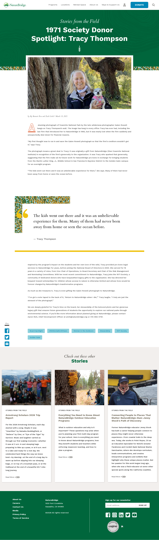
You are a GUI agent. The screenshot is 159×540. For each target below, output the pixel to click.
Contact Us (18, 507)
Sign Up (143, 505)
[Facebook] (107, 515)
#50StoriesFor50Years (58, 331)
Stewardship (105, 331)
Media (15, 511)
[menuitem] (53, 5)
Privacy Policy (19, 514)
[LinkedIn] (121, 515)
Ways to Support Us (110, 5)
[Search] (153, 4)
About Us (94, 5)
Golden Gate (35, 337)
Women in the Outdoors (83, 331)
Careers (16, 503)
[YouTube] (134, 515)
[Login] (124, 5)
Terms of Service (21, 518)
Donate (139, 5)
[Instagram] (114, 515)
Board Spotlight (36, 331)
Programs (53, 5)
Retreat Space (79, 5)
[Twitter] (127, 515)
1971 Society (122, 331)
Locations (65, 5)
